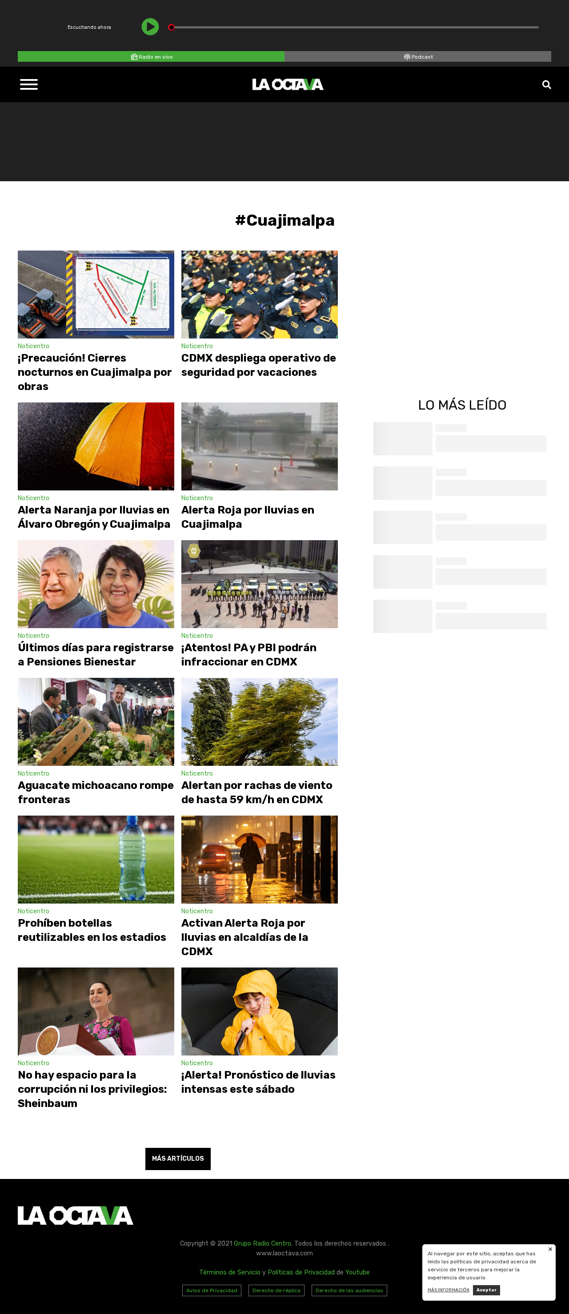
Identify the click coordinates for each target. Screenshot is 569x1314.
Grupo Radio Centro (262, 1243)
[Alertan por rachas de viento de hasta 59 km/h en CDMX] (259, 722)
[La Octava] (288, 84)
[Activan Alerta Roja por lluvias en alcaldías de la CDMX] (259, 860)
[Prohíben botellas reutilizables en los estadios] (96, 860)
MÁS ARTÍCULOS (178, 1159)
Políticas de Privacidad (301, 1272)
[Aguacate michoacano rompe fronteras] (96, 722)
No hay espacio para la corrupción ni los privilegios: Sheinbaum (92, 1089)
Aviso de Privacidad (211, 1290)
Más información (448, 1290)
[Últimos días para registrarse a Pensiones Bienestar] (96, 584)
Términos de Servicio (229, 1272)
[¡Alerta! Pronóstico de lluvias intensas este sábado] (259, 1011)
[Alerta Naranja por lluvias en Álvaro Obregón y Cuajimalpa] (96, 446)
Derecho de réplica (276, 1290)
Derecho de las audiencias (349, 1290)
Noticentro (33, 346)
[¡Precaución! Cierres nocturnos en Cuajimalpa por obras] (96, 294)
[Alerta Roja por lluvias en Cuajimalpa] (259, 446)
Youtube (357, 1272)
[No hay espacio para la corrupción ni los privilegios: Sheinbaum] (96, 1011)
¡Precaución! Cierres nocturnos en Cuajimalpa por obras (95, 372)
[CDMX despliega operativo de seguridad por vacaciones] (259, 294)
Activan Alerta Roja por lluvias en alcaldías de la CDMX (245, 937)
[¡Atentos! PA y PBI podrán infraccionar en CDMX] (259, 584)
